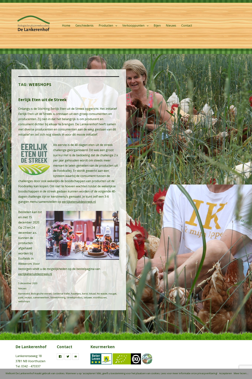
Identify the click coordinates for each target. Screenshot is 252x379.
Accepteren (225, 373)
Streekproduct (74, 297)
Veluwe (88, 297)
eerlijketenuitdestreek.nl (79, 202)
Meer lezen (240, 373)
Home (66, 25)
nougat (112, 293)
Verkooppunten (133, 25)
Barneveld (24, 293)
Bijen (157, 25)
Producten (106, 25)
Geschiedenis (84, 25)
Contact (186, 25)
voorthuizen (100, 297)
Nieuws (171, 25)
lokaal (92, 293)
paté (20, 297)
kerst (85, 293)
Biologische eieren (41, 293)
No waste (102, 293)
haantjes (76, 293)
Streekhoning (57, 297)
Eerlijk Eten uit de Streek (42, 99)
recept (28, 297)
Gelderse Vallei (61, 293)
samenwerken (41, 297)
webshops (24, 301)
